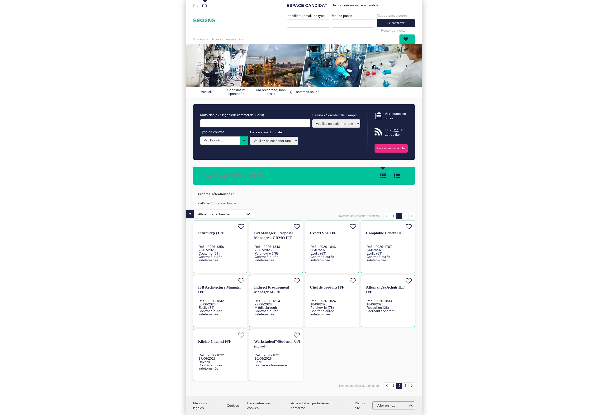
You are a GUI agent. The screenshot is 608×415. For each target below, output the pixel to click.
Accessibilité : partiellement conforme (311, 405)
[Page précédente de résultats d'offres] (387, 216)
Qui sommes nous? (304, 92)
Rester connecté (393, 30)
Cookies (233, 405)
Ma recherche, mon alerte (271, 92)
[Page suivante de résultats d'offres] (412, 216)
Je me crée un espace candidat (356, 5)
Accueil (216, 39)
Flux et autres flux (394, 132)
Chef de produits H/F (327, 287)
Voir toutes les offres (395, 116)
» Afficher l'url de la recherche (217, 203)
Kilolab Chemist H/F (214, 341)
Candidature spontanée (236, 92)
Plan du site (360, 405)
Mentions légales (200, 405)
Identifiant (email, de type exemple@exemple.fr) (308, 16)
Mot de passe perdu (392, 15)
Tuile (382, 176)
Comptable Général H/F (385, 233)
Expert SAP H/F (323, 233)
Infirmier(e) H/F (211, 233)
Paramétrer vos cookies (259, 405)
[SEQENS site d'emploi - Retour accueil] (204, 20)
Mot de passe (342, 16)
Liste (397, 176)
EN (196, 6)
